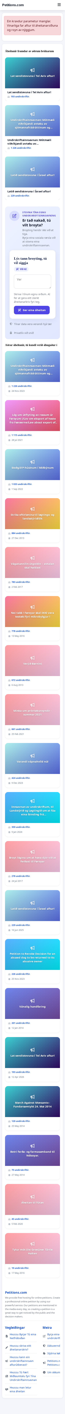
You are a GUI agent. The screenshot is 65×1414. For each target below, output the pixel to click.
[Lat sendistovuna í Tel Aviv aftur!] (32, 79)
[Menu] (59, 5)
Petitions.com (13, 5)
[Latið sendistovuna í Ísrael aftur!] (32, 178)
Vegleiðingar (15, 1327)
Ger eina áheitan (34, 310)
